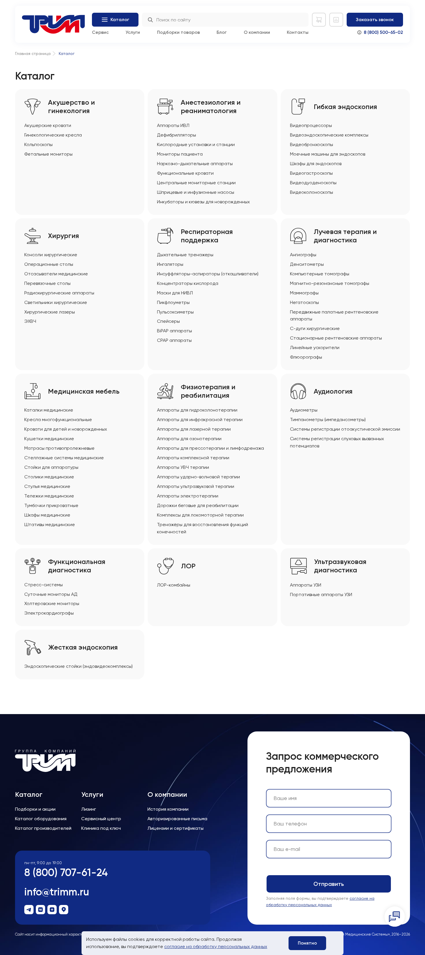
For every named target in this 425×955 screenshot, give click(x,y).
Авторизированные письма (177, 818)
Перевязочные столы (47, 283)
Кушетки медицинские (49, 438)
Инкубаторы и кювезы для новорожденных (203, 201)
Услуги (132, 32)
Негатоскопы (304, 302)
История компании (168, 809)
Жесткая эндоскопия (83, 647)
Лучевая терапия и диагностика (345, 236)
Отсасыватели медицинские (56, 273)
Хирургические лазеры (49, 312)
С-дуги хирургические (315, 328)
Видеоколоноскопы (311, 192)
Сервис (100, 32)
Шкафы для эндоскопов (315, 163)
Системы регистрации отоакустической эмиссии (345, 429)
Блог (222, 32)
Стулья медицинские (47, 486)
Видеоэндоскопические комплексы (329, 135)
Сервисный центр (101, 818)
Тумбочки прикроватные (51, 505)
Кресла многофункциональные (58, 419)
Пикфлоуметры (173, 302)
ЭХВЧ (30, 321)
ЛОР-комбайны (173, 585)
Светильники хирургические (55, 302)
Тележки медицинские (49, 496)
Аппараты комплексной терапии (193, 457)
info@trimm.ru (56, 892)
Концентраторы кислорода (187, 283)
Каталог (28, 794)
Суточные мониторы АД (50, 594)
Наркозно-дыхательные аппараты (195, 163)
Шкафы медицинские (47, 515)
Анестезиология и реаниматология (211, 106)
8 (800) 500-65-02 (383, 32)
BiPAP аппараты (174, 330)
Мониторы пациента (180, 154)
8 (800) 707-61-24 (66, 872)
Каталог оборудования (40, 818)
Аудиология (333, 391)
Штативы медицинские (49, 524)
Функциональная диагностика (76, 566)
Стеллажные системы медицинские (64, 457)
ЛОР (188, 566)
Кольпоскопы (38, 144)
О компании (257, 32)
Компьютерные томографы (319, 273)
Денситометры (307, 264)
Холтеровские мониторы (51, 603)
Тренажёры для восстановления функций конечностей (202, 528)
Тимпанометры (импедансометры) (328, 419)
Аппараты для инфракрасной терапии (200, 419)
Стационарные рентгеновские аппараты (336, 338)
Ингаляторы (170, 264)
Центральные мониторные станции (196, 182)
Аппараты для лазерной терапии (194, 429)
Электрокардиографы (49, 613)
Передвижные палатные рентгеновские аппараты (334, 315)
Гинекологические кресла (53, 135)
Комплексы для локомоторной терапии (200, 515)
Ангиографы (303, 254)
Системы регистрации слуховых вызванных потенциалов (337, 442)
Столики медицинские (49, 477)
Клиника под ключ (101, 828)
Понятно (307, 943)
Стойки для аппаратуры (51, 467)
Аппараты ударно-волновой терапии (198, 477)
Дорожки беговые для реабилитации (198, 505)
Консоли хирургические (50, 254)
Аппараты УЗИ (305, 585)
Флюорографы (306, 357)
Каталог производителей (43, 828)
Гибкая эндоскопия (345, 107)
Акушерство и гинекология (71, 106)
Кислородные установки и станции (196, 144)
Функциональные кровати (185, 173)
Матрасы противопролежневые (59, 448)
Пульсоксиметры (175, 312)
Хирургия (63, 236)
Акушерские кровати (47, 125)
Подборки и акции (35, 809)
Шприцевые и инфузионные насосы (195, 192)
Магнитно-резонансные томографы (329, 283)
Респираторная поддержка (207, 236)
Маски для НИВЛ (175, 293)
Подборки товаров (178, 32)
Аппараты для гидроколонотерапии (197, 410)
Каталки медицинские (48, 410)
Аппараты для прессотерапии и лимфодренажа (210, 448)
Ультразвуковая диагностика (340, 566)
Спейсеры (168, 321)
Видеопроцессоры (311, 125)
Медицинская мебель (83, 391)
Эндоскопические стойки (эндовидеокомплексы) (78, 666)
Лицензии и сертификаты (175, 828)
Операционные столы (48, 264)
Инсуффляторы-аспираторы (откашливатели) (207, 273)
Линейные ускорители (314, 347)
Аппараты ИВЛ (173, 125)
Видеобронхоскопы (311, 144)
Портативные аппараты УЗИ (321, 594)
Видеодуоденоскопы (313, 182)
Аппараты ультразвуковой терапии (195, 486)
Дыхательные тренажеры (185, 254)
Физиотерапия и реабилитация (208, 391)
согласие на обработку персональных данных (215, 946)
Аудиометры (303, 410)
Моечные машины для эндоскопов (327, 154)
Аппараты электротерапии (187, 496)
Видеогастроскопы (311, 173)
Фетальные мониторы (48, 154)
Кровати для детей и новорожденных (65, 429)
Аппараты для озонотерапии (189, 438)
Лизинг (88, 809)
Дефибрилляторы (176, 135)
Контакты (297, 32)
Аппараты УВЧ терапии (183, 467)
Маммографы (304, 293)
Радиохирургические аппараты (59, 293)
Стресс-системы (43, 584)
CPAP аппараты (174, 340)
